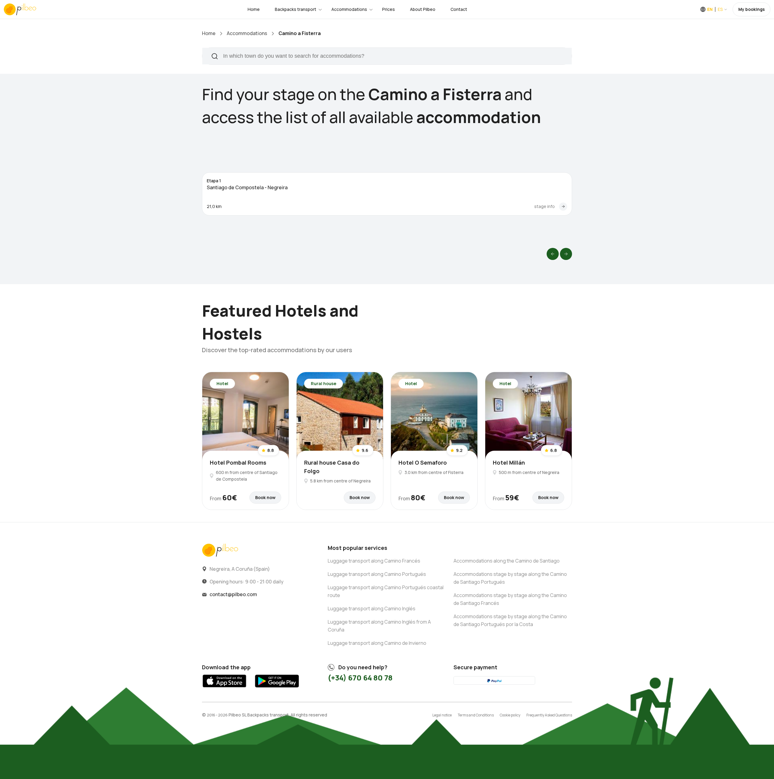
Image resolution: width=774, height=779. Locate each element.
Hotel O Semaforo (422, 462)
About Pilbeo (422, 9)
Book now (265, 497)
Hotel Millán (509, 462)
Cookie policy (510, 715)
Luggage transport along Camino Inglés (371, 608)
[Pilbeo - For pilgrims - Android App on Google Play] (276, 689)
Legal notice (442, 715)
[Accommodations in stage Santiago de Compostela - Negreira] (563, 207)
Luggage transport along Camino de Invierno (377, 643)
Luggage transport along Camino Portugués (377, 574)
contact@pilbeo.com (233, 594)
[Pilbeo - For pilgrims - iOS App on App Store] (224, 689)
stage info (544, 206)
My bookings (751, 9)
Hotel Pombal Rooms (238, 462)
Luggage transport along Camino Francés (374, 560)
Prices (388, 9)
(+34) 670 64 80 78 (360, 678)
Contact (458, 9)
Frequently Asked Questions (549, 715)
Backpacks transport (295, 9)
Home (254, 9)
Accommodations (349, 9)
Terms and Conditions (476, 715)
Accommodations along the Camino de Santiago (507, 560)
